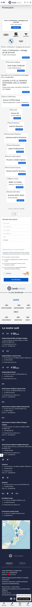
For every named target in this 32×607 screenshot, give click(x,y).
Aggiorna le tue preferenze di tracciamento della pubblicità (16, 590)
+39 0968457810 (8, 515)
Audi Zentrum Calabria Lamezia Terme (14, 388)
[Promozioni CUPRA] (26, 35)
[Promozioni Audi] (6, 35)
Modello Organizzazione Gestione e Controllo (15, 577)
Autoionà (5, 464)
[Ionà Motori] (14, 2)
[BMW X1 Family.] (23, 28)
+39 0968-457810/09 (9, 392)
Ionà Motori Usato (7, 498)
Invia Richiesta (16, 279)
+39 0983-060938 (8, 450)
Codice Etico (5, 579)
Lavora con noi (6, 593)
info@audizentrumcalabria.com (12, 395)
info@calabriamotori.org (10, 344)
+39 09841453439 (8, 486)
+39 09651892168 (8, 430)
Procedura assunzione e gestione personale (15, 581)
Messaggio (5, 240)
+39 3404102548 (8, 360)
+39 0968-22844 (8, 468)
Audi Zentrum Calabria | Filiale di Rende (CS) (15, 406)
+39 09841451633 (8, 376)
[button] (12, 542)
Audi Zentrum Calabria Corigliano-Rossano (15, 444)
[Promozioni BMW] (11, 41)
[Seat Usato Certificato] (8, 28)
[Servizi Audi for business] (21, 28)
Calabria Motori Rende (9, 372)
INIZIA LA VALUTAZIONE (23, 598)
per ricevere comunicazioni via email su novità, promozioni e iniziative (14, 264)
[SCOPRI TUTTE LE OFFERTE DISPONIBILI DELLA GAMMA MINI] (10, 28)
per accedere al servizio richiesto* (11, 257)
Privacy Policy (6, 587)
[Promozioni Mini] (21, 41)
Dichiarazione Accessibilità (10, 594)
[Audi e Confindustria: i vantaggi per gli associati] (7, 28)
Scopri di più (16, 27)
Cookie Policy (15, 587)
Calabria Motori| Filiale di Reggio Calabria (14, 338)
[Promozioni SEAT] (16, 35)
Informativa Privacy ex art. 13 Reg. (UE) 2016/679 (13, 249)
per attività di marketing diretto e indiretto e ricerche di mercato (16, 260)
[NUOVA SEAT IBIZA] (25, 28)
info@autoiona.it (8, 470)
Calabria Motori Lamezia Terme (11, 356)
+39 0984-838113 (8, 410)
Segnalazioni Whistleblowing (10, 583)
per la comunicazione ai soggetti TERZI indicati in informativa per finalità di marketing (15, 268)
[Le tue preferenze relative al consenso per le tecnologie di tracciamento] (1, 455)
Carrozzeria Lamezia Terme (10, 511)
